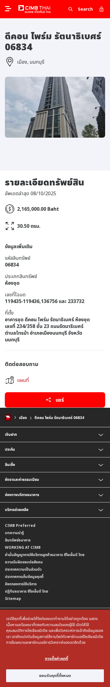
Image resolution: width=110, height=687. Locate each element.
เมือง (23, 417)
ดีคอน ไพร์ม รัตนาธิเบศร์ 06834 (59, 417)
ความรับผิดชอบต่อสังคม (24, 562)
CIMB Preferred (20, 525)
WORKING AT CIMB (23, 547)
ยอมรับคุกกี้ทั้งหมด (55, 675)
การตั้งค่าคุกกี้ (56, 658)
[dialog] (55, 648)
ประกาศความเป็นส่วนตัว (23, 569)
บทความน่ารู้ (14, 532)
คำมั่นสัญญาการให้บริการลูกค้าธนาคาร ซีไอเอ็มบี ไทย (44, 554)
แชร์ (59, 399)
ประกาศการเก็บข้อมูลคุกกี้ (24, 576)
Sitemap (13, 598)
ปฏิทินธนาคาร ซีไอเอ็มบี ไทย (26, 591)
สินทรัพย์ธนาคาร (18, 540)
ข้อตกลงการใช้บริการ (21, 584)
